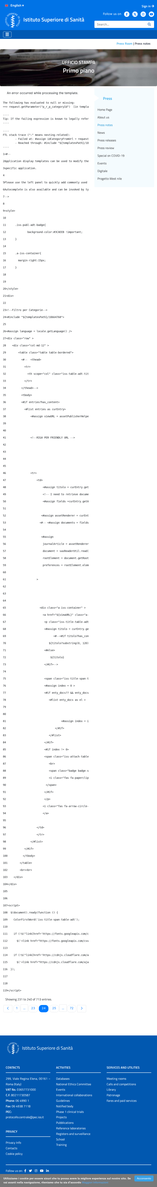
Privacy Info (13, 1142)
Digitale (102, 171)
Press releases (106, 140)
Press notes (105, 125)
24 (45, 1008)
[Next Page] (81, 1008)
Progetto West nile (109, 178)
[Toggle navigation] (7, 34)
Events (101, 163)
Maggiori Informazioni (95, 1182)
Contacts (11, 1148)
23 (34, 1008)
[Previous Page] (7, 1008)
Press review (105, 148)
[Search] (149, 24)
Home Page (104, 109)
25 (55, 1008)
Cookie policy (14, 1153)
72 (73, 1008)
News (101, 132)
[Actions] (6, 5)
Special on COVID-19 (110, 155)
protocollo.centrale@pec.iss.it (25, 1117)
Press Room (124, 43)
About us (103, 117)
